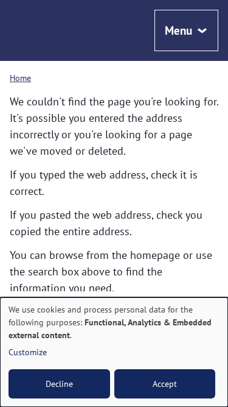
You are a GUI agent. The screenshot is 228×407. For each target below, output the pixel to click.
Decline (59, 383)
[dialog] (114, 352)
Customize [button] (28, 352)
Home (20, 77)
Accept (165, 383)
